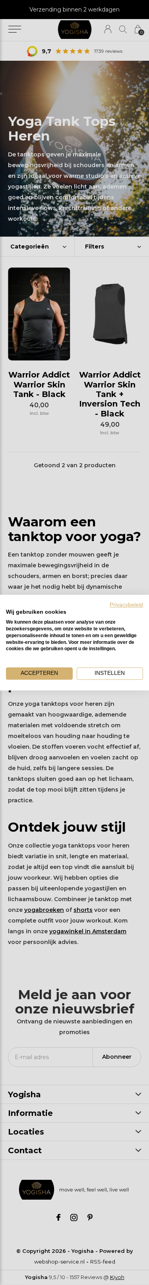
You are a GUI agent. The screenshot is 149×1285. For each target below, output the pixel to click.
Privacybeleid (126, 605)
